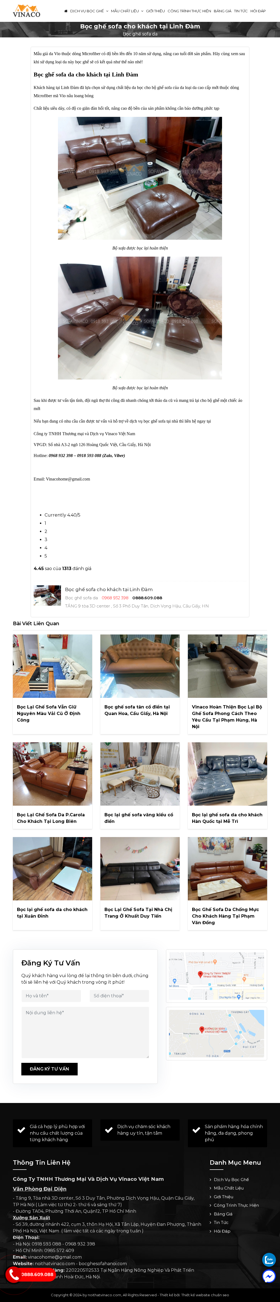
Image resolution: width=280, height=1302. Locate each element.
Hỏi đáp (258, 11)
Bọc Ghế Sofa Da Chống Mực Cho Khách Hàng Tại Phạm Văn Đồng (225, 916)
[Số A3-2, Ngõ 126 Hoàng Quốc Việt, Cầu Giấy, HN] (216, 976)
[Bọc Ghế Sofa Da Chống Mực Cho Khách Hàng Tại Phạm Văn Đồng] (227, 868)
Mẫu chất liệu (125, 11)
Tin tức (241, 11)
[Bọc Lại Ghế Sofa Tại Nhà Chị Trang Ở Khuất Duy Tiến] (140, 868)
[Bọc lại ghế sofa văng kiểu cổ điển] (140, 774)
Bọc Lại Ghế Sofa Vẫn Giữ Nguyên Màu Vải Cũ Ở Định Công (48, 713)
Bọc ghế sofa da (140, 34)
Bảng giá (222, 11)
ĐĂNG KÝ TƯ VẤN (49, 1069)
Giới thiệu (155, 11)
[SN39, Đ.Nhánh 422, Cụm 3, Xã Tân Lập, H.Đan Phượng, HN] (216, 1033)
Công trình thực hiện (189, 11)
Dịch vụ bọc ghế (87, 11)
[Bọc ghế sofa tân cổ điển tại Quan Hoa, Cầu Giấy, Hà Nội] (140, 666)
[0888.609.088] (269, 1260)
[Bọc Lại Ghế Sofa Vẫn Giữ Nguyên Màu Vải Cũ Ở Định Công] (52, 666)
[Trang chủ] (66, 10)
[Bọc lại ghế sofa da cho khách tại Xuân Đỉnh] (52, 868)
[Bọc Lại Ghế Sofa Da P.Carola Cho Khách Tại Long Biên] (52, 774)
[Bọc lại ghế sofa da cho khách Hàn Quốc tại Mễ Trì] (227, 774)
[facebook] (269, 1276)
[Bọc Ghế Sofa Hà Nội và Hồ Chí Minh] (26, 10)
